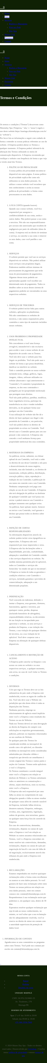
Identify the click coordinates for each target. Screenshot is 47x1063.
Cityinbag (32, 1049)
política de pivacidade (18, 1052)
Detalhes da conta (25, 988)
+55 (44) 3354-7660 (23, 1022)
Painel (25, 981)
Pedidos (25, 984)
